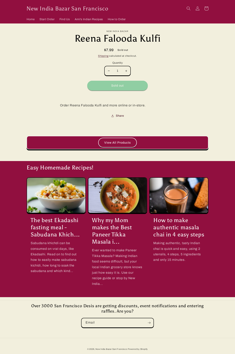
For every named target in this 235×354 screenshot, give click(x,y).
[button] (188, 8)
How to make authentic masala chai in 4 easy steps (178, 227)
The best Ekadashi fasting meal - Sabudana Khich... (55, 227)
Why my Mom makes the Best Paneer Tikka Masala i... (112, 231)
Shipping (103, 55)
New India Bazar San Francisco (111, 349)
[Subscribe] (149, 323)
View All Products (117, 142)
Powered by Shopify (138, 349)
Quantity (117, 62)
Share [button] (120, 115)
